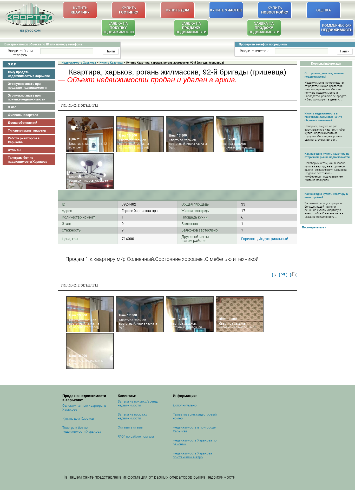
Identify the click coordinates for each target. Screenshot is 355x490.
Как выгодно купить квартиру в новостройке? (326, 195)
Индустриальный (273, 239)
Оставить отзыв (130, 427)
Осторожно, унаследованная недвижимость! (324, 75)
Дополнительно (184, 405)
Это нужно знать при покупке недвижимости (26, 97)
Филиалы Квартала (23, 115)
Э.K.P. (12, 64)
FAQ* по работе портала (136, 436)
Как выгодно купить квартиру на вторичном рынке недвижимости (327, 155)
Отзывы (14, 150)
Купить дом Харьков (78, 418)
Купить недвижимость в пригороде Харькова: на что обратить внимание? (323, 117)
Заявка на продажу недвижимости (132, 416)
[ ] (273, 275)
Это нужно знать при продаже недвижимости (27, 86)
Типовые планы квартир (27, 130)
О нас (12, 107)
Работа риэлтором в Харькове (24, 140)
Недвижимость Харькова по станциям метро (192, 455)
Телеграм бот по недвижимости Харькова (27, 160)
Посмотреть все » (314, 227)
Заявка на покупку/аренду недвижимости (138, 403)
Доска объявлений (22, 123)
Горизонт (249, 239)
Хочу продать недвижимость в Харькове (29, 74)
